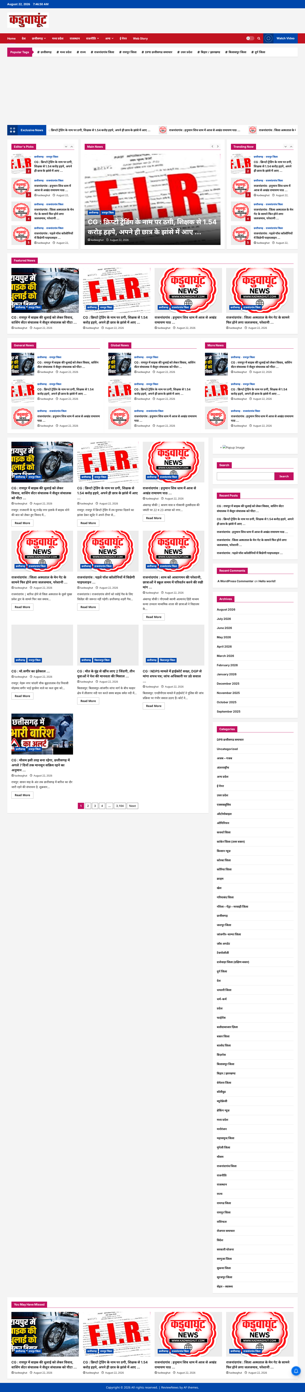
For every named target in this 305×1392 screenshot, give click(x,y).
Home (11, 38)
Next (132, 806)
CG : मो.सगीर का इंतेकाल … (30, 671)
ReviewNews (170, 1387)
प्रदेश (220, 1008)
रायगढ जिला (224, 1203)
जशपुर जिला (224, 925)
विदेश (220, 1240)
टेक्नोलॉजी (223, 952)
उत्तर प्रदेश (186, 52)
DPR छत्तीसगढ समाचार (158, 52)
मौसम (220, 1156)
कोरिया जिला (224, 869)
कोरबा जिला (224, 860)
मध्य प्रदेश (57, 38)
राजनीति (91, 38)
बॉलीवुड (221, 1091)
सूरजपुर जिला (224, 1277)
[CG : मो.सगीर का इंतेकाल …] (42, 645)
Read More (24, 524)
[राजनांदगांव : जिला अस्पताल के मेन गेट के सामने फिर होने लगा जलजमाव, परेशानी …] (260, 290)
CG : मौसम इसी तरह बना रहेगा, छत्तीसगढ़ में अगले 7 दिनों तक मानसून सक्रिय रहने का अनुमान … (40, 765)
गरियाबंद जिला (225, 897)
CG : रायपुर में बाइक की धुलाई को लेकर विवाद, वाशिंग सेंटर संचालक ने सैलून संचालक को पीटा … (22, 364)
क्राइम (220, 878)
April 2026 (224, 646)
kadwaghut (43, 195)
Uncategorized (227, 749)
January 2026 (227, 674)
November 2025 (228, 693)
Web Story (140, 38)
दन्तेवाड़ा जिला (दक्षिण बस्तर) (233, 962)
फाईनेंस (221, 1017)
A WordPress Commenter (235, 581)
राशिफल (222, 1221)
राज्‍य (83, 52)
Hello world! (267, 581)
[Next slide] (71, 146)
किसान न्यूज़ (224, 851)
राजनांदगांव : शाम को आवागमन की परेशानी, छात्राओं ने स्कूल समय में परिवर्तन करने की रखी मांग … (173, 582)
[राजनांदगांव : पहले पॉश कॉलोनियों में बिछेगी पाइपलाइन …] (108, 551)
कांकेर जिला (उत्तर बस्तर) (231, 841)
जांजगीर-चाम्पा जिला (229, 934)
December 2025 (228, 683)
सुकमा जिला (224, 1268)
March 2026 (225, 656)
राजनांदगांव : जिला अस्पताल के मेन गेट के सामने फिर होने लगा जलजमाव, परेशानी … (21, 211)
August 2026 (226, 609)
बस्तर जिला (223, 1036)
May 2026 (224, 637)
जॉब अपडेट (223, 943)
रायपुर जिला (130, 52)
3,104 (120, 806)
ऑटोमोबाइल (224, 814)
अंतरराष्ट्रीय (223, 767)
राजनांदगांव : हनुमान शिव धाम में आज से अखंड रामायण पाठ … (166, 130)
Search (224, 465)
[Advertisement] (152, 90)
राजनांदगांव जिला (104, 52)
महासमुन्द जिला (225, 1138)
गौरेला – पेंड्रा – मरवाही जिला (232, 906)
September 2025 (228, 711)
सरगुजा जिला (224, 1258)
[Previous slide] (66, 146)
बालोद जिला (224, 1045)
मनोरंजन (222, 1129)
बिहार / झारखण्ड (210, 52)
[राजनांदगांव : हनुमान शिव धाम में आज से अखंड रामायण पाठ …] (188, 290)
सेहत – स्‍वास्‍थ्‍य (225, 1286)
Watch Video (286, 38)
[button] (258, 38)
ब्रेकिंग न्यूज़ (223, 1110)
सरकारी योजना (225, 1249)
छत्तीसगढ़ (37, 38)
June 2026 (224, 628)
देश (24, 38)
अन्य (107, 38)
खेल (219, 888)
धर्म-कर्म (222, 999)
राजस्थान (75, 38)
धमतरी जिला (224, 990)
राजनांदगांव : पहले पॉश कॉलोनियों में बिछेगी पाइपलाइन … (21, 235)
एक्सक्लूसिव (224, 804)
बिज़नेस (221, 1054)
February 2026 (227, 665)
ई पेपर (123, 38)
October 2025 (227, 702)
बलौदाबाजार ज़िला (227, 1027)
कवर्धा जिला (224, 832)
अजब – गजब (224, 758)
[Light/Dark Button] (250, 38)
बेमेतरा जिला (224, 1082)
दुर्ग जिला (260, 52)
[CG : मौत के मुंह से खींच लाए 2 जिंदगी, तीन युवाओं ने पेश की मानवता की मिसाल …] (108, 645)
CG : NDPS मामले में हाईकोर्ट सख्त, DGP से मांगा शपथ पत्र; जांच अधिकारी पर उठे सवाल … (172, 676)
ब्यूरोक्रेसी (222, 1101)
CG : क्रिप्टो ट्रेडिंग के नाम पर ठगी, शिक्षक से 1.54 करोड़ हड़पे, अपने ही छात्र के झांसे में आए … (21, 164)
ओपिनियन (223, 823)
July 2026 (224, 618)
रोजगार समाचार (226, 1230)
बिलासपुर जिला (237, 52)
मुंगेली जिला (223, 1147)
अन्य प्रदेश (222, 776)
